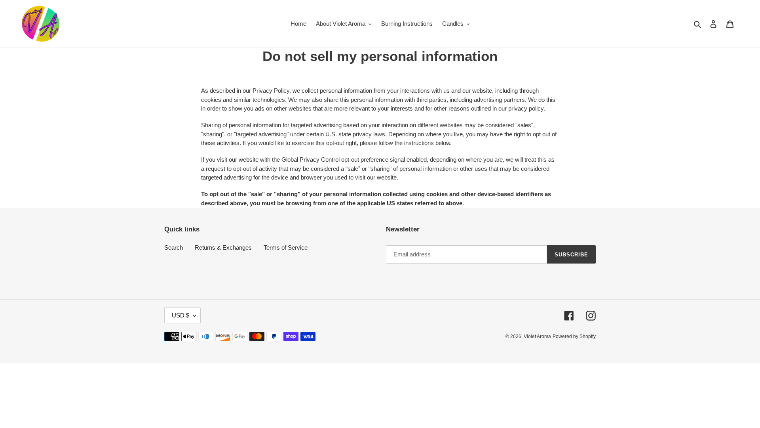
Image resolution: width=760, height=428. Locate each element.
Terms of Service (286, 247)
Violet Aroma (537, 336)
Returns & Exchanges (223, 247)
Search (173, 247)
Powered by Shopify (574, 336)
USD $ (180, 315)
